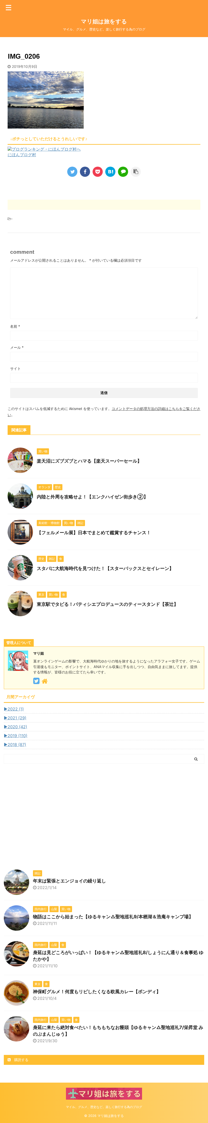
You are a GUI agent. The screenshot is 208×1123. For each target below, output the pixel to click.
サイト (15, 368)
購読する (20, 1059)
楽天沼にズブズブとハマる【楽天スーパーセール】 (89, 461)
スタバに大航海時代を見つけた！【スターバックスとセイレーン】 (105, 568)
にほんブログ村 (22, 154)
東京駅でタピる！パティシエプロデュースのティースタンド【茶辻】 (107, 604)
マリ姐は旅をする (112, 21)
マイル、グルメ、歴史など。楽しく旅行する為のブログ (104, 1107)
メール (17, 347)
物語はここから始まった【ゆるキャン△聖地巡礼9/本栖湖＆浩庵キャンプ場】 (113, 916)
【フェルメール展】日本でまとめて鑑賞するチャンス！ (94, 532)
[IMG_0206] (110, 172)
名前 (15, 326)
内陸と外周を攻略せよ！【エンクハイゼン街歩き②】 (92, 496)
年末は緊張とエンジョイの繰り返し (69, 880)
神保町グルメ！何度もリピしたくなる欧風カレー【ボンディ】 (97, 991)
